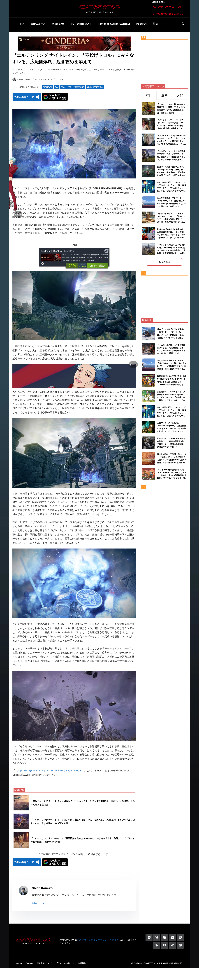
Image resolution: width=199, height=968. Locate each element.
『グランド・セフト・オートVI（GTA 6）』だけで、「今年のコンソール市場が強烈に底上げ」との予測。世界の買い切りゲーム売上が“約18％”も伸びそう (171, 219)
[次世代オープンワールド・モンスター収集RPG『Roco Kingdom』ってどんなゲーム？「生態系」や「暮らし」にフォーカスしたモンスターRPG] (148, 396)
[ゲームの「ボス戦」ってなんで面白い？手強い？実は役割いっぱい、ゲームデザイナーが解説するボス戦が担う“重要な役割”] (148, 349)
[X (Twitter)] (172, 937)
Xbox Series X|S (95, 87)
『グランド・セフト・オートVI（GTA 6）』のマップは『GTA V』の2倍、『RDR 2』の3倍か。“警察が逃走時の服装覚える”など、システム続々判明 (171, 125)
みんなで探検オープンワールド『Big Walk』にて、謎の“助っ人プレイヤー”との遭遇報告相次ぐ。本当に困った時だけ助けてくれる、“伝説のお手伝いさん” (171, 203)
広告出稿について (44, 963)
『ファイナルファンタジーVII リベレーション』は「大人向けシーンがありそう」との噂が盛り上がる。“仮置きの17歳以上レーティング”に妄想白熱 (171, 141)
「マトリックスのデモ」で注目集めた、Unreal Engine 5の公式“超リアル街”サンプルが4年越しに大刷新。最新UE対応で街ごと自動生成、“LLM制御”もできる (171, 250)
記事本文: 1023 (38, 903)
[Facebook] (164, 945)
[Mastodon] (156, 945)
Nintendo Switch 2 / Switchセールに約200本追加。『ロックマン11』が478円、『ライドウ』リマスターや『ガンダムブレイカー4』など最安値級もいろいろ (171, 234)
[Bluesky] (156, 937)
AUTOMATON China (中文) (168, 14)
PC (56, 87)
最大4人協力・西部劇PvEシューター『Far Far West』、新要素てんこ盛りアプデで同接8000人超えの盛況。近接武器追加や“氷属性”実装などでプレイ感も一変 (171, 459)
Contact (29, 963)
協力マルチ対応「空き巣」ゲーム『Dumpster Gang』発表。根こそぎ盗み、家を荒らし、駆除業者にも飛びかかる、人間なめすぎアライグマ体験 (171, 172)
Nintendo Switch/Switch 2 (114, 23)
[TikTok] (172, 945)
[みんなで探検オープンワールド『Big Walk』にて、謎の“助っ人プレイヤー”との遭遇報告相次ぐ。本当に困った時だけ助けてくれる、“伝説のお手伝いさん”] (148, 364)
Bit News (47, 87)
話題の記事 (58, 23)
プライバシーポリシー (65, 963)
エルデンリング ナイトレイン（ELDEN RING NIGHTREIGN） (49, 770)
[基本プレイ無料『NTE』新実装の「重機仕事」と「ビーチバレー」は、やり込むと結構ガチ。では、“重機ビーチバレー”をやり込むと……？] (148, 333)
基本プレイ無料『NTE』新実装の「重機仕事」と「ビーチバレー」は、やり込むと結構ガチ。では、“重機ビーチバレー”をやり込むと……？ (171, 335)
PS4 (63, 87)
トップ (20, 23)
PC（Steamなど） (81, 23)
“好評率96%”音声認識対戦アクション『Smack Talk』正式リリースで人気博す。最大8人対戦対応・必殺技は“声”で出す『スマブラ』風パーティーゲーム (171, 475)
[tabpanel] (164, 183)
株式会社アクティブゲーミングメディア (98, 939)
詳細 (155, 23)
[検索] (183, 23)
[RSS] (180, 945)
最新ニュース (38, 23)
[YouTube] (149, 937)
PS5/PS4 (141, 23)
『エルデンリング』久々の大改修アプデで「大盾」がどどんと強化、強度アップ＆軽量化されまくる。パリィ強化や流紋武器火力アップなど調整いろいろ (171, 156)
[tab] (149, 95)
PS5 (69, 87)
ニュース (59, 79)
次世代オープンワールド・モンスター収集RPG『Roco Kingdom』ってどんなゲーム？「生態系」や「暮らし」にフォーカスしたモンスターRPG (171, 397)
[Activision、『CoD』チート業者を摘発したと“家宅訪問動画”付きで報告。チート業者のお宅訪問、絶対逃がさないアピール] (148, 442)
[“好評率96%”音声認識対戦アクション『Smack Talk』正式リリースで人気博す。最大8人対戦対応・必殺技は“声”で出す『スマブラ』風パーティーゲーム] (148, 474)
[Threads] (180, 937)
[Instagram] (164, 937)
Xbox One (79, 87)
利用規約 (82, 963)
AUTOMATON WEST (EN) (167, 6)
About (19, 963)
